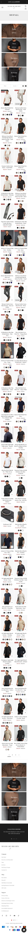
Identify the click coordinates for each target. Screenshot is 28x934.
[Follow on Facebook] (2, 915)
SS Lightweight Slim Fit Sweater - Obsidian (7, 634)
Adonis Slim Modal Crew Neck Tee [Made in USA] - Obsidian (20, 446)
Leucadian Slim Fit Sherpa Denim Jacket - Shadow (20, 361)
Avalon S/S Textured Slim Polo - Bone (20, 249)
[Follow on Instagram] (6, 915)
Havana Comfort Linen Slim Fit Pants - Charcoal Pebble (7, 306)
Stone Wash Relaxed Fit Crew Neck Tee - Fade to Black (7, 690)
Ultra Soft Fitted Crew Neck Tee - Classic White (21, 388)
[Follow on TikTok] (18, 915)
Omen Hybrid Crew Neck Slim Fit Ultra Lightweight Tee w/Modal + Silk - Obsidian (7, 417)
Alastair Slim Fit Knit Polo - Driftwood (20, 167)
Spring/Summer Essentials (8, 885)
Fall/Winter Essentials (7, 882)
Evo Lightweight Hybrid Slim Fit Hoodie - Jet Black (20, 661)
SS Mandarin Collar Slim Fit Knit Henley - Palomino (7, 194)
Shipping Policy (5, 905)
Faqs (3, 862)
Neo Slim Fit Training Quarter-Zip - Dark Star (21, 499)
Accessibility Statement (7, 908)
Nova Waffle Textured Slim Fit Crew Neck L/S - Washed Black (20, 745)
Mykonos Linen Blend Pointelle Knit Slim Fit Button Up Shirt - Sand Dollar (7, 139)
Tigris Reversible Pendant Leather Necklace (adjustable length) (7, 223)
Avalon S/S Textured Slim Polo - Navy (7, 551)
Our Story (4, 857)
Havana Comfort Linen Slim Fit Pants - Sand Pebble (20, 109)
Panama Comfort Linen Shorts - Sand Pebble (7, 167)
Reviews (3, 864)
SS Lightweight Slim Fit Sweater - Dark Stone (7, 717)
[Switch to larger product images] (23, 86)
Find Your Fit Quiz (6, 867)
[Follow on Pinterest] (10, 915)
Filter (5, 86)
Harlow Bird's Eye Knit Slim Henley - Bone (20, 607)
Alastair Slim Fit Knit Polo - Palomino (7, 108)
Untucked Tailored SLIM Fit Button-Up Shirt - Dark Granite (20, 580)
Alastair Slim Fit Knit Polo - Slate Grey (7, 276)
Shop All (3, 880)
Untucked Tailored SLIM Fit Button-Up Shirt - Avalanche (21, 472)
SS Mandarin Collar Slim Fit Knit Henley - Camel (7, 388)
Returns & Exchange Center (8, 900)
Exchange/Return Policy (7, 903)
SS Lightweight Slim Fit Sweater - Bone (7, 579)
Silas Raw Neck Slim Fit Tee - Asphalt (20, 525)
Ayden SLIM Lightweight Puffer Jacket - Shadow (7, 445)
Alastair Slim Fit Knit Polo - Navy (20, 415)
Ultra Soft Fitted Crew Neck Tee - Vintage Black (21, 333)
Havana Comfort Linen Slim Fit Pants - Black (20, 305)
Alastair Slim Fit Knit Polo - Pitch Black (20, 137)
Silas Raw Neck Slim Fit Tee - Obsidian (20, 551)
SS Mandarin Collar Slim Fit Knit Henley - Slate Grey (7, 334)
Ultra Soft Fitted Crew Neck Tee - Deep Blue (7, 607)
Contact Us (4, 870)
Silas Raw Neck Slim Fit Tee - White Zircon (7, 471)
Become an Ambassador (7, 859)
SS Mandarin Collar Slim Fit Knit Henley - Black (21, 222)
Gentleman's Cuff (7, 524)
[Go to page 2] (19, 755)
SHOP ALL (14, 32)
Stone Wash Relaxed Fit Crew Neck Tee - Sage (20, 689)
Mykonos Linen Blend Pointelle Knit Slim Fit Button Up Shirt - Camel (21, 277)
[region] (14, 831)
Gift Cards (4, 888)
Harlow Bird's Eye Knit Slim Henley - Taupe (7, 744)
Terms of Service (5, 898)
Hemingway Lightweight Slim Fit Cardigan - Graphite (7, 662)
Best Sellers (4, 877)
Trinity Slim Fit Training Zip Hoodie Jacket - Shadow (7, 500)
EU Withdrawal (5, 911)
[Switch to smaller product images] (25, 86)
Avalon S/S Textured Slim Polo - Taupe (7, 361)
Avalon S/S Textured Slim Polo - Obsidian (7, 249)
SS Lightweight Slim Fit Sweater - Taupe (20, 634)
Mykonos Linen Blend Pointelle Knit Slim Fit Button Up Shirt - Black (20, 195)
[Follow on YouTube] (14, 915)
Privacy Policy (5, 895)
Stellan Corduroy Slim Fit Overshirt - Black (21, 717)
